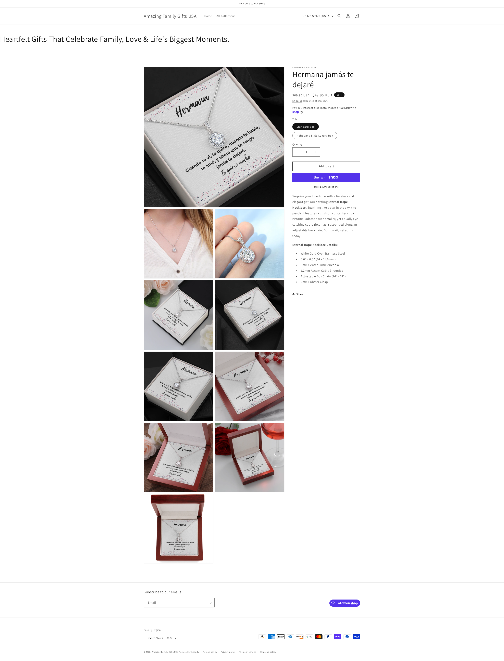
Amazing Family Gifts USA (165, 652)
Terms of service (247, 652)
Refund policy (210, 652)
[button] (339, 16)
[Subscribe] (210, 602)
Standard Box (305, 126)
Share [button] (300, 294)
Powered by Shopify (189, 652)
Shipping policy (268, 652)
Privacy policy (228, 652)
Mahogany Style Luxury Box (314, 135)
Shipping (297, 100)
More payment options (326, 186)
